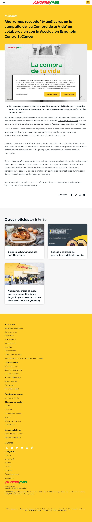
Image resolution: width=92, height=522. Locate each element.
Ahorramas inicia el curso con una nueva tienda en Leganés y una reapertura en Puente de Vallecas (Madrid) (24, 295)
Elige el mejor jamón (13, 421)
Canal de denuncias (60, 510)
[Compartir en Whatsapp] (84, 195)
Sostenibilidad (10, 343)
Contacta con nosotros (14, 434)
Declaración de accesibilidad (30, 509)
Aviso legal (63, 509)
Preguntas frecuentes (13, 437)
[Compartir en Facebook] (71, 195)
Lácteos (8, 466)
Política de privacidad (50, 509)
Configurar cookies (21, 94)
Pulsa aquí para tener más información (58, 88)
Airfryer (8, 417)
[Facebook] (12, 448)
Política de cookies (12, 509)
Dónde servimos (11, 366)
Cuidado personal (12, 474)
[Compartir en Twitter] (75, 195)
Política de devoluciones (33, 510)
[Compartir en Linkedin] (80, 195)
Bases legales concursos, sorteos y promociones (24, 358)
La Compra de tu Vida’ (68, 120)
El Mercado (9, 336)
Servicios (8, 347)
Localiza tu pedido (12, 374)
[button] (4, 2)
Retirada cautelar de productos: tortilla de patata (67, 253)
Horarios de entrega (13, 377)
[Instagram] (7, 448)
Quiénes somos (11, 332)
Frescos (8, 455)
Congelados (9, 478)
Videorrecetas (10, 339)
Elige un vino (10, 425)
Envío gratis (9, 385)
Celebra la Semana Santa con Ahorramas (22, 253)
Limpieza (8, 470)
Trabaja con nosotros (13, 354)
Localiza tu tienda (12, 398)
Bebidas (8, 463)
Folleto (7, 406)
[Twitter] (17, 448)
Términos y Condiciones (76, 509)
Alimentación (10, 459)
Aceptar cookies (69, 94)
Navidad (8, 410)
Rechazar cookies (52, 94)
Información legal (12, 389)
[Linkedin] (27, 448)
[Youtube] (22, 448)
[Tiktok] (32, 448)
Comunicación (10, 351)
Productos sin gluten (13, 413)
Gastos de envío (11, 381)
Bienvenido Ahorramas (14, 328)
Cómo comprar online (13, 370)
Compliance (47, 510)
